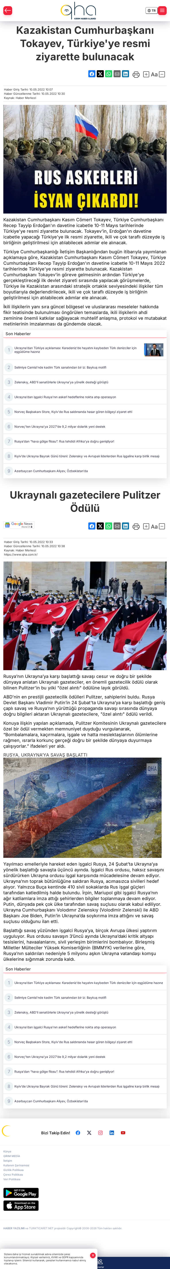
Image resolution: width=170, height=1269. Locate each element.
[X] (89, 1133)
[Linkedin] (111, 1133)
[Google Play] (85, 1193)
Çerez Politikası (13, 1174)
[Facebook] (77, 1133)
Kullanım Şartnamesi (16, 1165)
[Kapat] (93, 1255)
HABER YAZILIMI (14, 1228)
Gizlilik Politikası (13, 1170)
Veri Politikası (11, 1179)
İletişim (7, 1160)
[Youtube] (123, 1133)
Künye (7, 1151)
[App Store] (85, 1205)
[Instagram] (100, 1133)
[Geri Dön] (7, 10)
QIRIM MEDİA (11, 1156)
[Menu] (162, 10)
